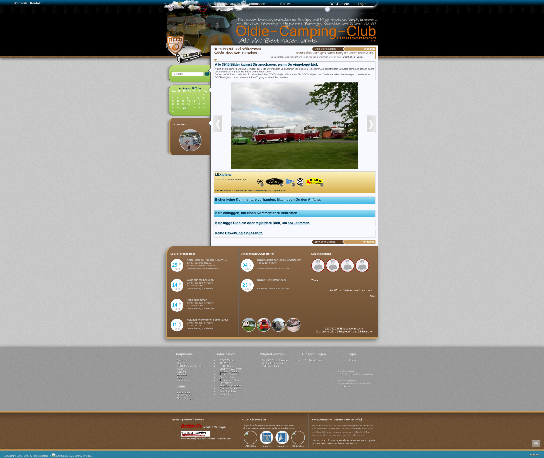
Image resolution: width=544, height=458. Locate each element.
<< (180, 88)
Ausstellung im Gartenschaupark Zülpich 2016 (260, 190)
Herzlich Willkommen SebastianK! (207, 319)
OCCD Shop (226, 366)
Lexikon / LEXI (231, 369)
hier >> (353, 443)
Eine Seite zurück (325, 48)
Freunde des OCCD (230, 388)
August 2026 (190, 88)
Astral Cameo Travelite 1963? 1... (207, 260)
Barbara (210, 308)
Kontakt (36, 3)
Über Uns (182, 363)
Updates (224, 394)
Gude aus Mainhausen (200, 279)
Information (256, 4)
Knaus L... (266, 446)
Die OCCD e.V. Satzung (275, 360)
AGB (179, 377)
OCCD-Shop (349, 57)
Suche (180, 369)
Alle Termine (226, 363)
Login (362, 4)
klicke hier (346, 386)
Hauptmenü (224, 4)
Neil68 (209, 288)
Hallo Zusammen (197, 299)
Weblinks (182, 374)
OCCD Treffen (227, 360)
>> (199, 88)
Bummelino (212, 268)
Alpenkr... (250, 446)
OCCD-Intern (339, 4)
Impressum (183, 380)
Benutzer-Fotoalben (231, 385)
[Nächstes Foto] (370, 134)
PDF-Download (270, 366)
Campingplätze (228, 391)
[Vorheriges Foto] (218, 134)
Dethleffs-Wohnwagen (213, 426)
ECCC (189, 366)
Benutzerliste (227, 377)
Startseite (21, 3)
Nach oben (536, 443)
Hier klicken (346, 374)
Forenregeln (184, 392)
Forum (285, 4)
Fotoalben (225, 383)
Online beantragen (272, 363)
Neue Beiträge (185, 398)
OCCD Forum (184, 395)
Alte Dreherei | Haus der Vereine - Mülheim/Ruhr (206, 438)
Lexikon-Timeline (229, 371)
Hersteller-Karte (230, 374)
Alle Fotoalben (223, 190)
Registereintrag (313, 360)
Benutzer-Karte (230, 380)
